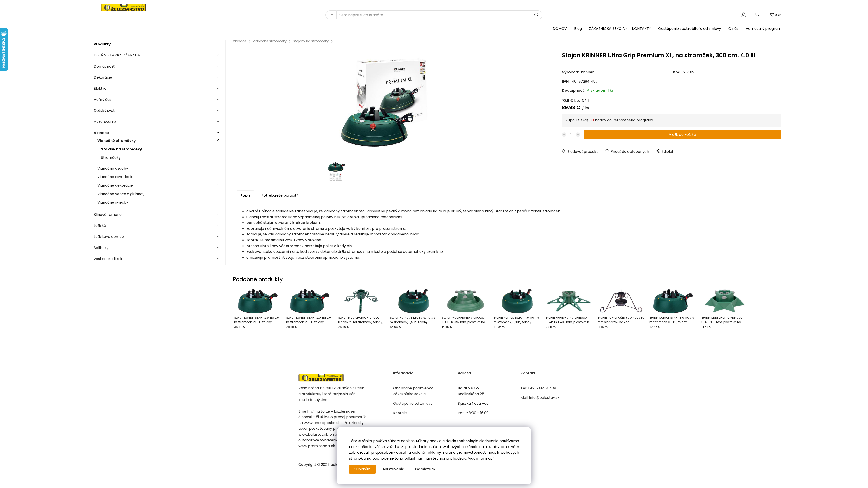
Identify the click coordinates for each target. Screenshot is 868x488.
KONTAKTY (641, 28)
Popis (245, 195)
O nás (733, 28)
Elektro (100, 88)
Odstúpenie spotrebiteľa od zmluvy (689, 28)
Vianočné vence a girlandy (120, 194)
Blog (578, 28)
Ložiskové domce (109, 236)
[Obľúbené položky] (757, 15)
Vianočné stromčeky (116, 140)
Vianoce (101, 132)
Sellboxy (101, 247)
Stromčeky (111, 157)
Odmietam (425, 469)
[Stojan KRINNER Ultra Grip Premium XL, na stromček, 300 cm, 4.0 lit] (383, 103)
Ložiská (100, 225)
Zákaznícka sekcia (409, 393)
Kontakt (400, 412)
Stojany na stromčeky (121, 149)
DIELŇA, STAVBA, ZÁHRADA (117, 55)
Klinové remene (108, 214)
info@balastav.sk (544, 397)
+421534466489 (542, 388)
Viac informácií (481, 458)
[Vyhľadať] (331, 14)
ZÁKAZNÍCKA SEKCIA (607, 28)
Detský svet (104, 110)
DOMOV (560, 28)
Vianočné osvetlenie (115, 176)
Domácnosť (104, 66)
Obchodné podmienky (413, 388)
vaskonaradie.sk (108, 258)
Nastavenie (393, 469)
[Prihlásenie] (743, 15)
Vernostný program (763, 28)
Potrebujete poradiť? (279, 195)
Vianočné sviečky (112, 202)
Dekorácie (103, 77)
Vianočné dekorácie (115, 185)
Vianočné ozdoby (112, 168)
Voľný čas (102, 99)
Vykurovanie (105, 121)
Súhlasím (362, 469)
